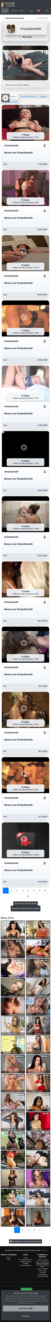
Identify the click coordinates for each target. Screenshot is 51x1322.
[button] (38, 11)
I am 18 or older (25, 1308)
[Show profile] (45, 145)
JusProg (43, 1250)
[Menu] (47, 11)
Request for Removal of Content (25, 908)
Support (8, 1257)
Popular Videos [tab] (28, 96)
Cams (5, 10)
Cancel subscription (25, 1261)
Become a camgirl (43, 1260)
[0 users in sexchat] (13, 929)
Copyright (25, 1263)
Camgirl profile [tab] (10, 101)
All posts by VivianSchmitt (26, 903)
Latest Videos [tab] (10, 96)
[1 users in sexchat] (13, 967)
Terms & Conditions (42, 1268)
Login (31, 10)
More (22, 10)
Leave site (25, 1316)
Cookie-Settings (42, 1274)
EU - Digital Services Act (25, 1259)
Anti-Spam (43, 1272)
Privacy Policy (42, 1270)
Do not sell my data (42, 1276)
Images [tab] (43, 96)
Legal (25, 1257)
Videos (14, 10)
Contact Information (25, 1265)
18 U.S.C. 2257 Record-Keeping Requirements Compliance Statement (42, 1263)
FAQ (8, 1259)
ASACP (43, 1266)
